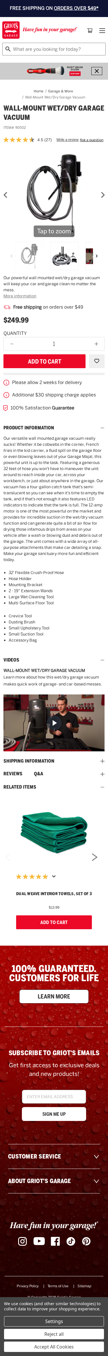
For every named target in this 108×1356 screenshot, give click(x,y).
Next (95, 859)
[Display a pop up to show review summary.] (55, 878)
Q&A (38, 774)
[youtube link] (39, 1241)
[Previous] (12, 256)
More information (19, 296)
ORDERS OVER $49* (76, 8)
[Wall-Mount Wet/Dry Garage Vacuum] (29, 256)
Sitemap (84, 1286)
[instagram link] (22, 1241)
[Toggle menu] (101, 30)
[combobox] (54, 49)
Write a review (67, 140)
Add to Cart (54, 922)
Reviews (12, 774)
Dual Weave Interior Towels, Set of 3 (54, 893)
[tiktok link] (71, 1241)
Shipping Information (28, 761)
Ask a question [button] (91, 140)
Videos (11, 660)
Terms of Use (58, 1286)
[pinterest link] (86, 1241)
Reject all (54, 1334)
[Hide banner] (96, 71)
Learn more (54, 996)
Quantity (15, 333)
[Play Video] (54, 723)
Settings (54, 1321)
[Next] (97, 256)
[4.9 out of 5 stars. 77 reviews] (33, 876)
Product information (28, 428)
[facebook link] (55, 1241)
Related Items (19, 787)
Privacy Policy (28, 1286)
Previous (7, 859)
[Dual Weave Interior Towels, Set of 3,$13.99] (54, 833)
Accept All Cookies (54, 1347)
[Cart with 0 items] (90, 30)
